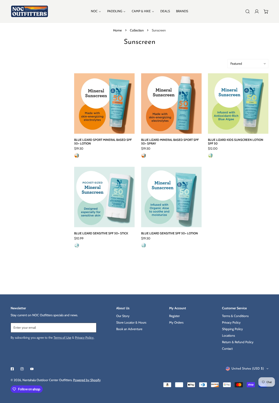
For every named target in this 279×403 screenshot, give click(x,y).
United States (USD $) (247, 368)
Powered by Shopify (87, 380)
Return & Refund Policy (237, 342)
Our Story (122, 316)
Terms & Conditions (235, 316)
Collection (137, 30)
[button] (266, 11)
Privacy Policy (231, 322)
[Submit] (91, 327)
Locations (228, 335)
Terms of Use (62, 337)
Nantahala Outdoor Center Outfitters (47, 380)
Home (117, 30)
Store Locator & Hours (131, 322)
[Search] (247, 11)
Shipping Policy (232, 329)
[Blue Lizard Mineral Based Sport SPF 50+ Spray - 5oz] (143, 155)
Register (174, 316)
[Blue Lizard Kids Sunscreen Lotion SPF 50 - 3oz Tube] (210, 155)
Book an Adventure (129, 329)
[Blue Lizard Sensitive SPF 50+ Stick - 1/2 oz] (76, 245)
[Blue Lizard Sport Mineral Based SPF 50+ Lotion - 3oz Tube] (76, 155)
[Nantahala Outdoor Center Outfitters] (29, 11)
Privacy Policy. (84, 337)
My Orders (176, 322)
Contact (227, 348)
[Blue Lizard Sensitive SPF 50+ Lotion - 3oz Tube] (143, 245)
